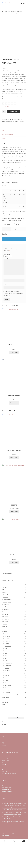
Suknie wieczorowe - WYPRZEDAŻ (10, 695)
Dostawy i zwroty (6, 789)
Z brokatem (7, 690)
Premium (7, 675)
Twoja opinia (7, 258)
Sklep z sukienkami (15, 11)
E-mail (6, 284)
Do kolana (7, 643)
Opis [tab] (3, 130)
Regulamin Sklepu (6, 787)
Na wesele (7, 668)
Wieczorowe (7, 687)
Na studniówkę (8, 663)
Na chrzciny (15, 119)
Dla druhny (5, 597)
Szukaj (14, 841)
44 (19, 229)
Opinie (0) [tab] (4, 138)
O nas (3, 742)
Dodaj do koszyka (13, 111)
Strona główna (6, 11)
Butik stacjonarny (6, 744)
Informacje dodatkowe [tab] (7, 134)
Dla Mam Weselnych (7, 599)
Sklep (3, 785)
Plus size (12, 121)
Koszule (6, 594)
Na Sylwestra (8, 665)
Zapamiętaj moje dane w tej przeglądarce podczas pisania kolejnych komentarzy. (13, 293)
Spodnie (5, 629)
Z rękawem (21, 121)
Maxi (6, 653)
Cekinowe (7, 638)
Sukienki (21, 11)
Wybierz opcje (14, 352)
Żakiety (5, 704)
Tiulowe (6, 680)
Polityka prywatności (7, 791)
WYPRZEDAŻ (6, 702)
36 (13, 229)
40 (16, 229)
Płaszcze (5, 624)
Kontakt (4, 745)
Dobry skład (6, 604)
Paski (6, 587)
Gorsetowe (7, 651)
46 (21, 229)
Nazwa (6, 278)
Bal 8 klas (7, 633)
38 (14, 229)
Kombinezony (6, 609)
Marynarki (5, 614)
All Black (5, 589)
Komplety (5, 611)
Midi (11, 119)
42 (18, 229)
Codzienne (7, 641)
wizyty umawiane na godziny (9, 773)
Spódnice (5, 626)
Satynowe (7, 677)
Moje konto (4, 841)
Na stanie (5, 721)
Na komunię (20, 119)
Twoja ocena (7, 254)
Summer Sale (6, 697)
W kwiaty (7, 682)
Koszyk (21, 840)
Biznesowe (7, 636)
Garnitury (5, 606)
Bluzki (4, 592)
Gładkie (7, 119)
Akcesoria (5, 584)
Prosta (12, 123)
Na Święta (5, 621)
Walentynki (5, 700)
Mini (6, 658)
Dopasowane (8, 646)
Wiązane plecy (8, 685)
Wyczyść (7, 106)
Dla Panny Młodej (7, 602)
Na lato (6, 660)
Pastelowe (7, 121)
